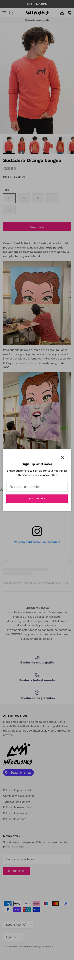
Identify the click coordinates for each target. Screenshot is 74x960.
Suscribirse (37, 498)
